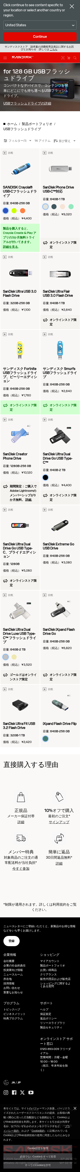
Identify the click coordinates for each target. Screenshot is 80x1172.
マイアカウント (50, 961)
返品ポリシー (48, 1018)
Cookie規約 (38, 1130)
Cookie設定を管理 (38, 1148)
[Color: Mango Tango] (22, 210)
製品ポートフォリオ (52, 965)
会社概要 (9, 961)
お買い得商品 (48, 970)
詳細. (28, 499)
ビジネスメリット (14, 1014)
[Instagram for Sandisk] (6, 1093)
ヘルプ (44, 1009)
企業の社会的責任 (14, 965)
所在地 (7, 979)
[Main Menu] (6, 57)
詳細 (20, 822)
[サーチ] (75, 57)
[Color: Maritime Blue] (54, 206)
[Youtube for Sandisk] (30, 1093)
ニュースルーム (13, 974)
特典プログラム (13, 1018)
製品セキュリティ (51, 1027)
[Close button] (72, 7)
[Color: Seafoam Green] (71, 206)
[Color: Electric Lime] (14, 210)
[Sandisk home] (22, 57)
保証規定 (45, 1014)
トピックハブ (11, 1009)
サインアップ (59, 822)
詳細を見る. (11, 247)
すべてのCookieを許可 (38, 1165)
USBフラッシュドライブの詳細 (27, 103)
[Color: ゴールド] (14, 657)
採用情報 (9, 983)
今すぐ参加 (20, 868)
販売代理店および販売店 (55, 979)
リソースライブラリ (52, 1023)
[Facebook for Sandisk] (14, 1092)
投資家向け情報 (13, 970)
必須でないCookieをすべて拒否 (38, 1156)
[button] (53, 49)
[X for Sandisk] (22, 1093)
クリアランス (48, 974)
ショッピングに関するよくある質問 (55, 985)
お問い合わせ (11, 988)
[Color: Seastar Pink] (62, 206)
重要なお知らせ (13, 992)
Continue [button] (40, 36)
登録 (12, 941)
